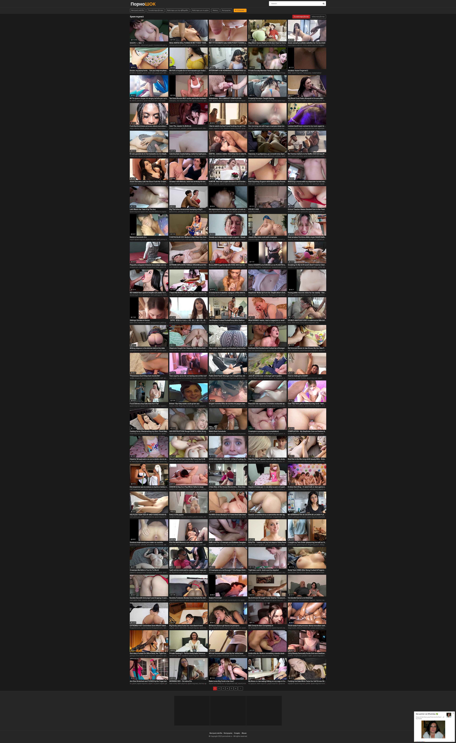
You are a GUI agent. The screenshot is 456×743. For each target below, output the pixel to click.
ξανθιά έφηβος (311, 267)
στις (315, 461)
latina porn (224, 295)
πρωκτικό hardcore (216, 461)
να (170, 295)
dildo (289, 73)
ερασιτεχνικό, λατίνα (263, 406)
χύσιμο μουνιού (175, 45)
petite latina (278, 489)
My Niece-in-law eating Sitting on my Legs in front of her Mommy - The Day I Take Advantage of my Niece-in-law (267, 681)
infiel (167, 239)
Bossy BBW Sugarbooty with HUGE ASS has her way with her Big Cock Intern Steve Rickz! (228, 265)
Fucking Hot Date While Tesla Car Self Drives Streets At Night (307, 681)
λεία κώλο (162, 128)
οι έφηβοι (326, 406)
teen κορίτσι (177, 295)
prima (162, 239)
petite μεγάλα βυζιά (189, 45)
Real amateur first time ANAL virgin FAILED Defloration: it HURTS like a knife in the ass (307, 237)
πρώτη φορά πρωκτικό (203, 406)
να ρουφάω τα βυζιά (199, 323)
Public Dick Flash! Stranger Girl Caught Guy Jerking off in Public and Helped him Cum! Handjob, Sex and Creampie (228, 376)
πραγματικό (266, 267)
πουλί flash (252, 378)
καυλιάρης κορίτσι (295, 45)
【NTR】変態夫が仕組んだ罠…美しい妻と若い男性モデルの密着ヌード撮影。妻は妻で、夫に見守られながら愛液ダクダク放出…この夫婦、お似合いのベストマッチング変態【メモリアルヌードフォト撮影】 (188, 320)
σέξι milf (172, 545)
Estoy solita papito (176, 515)
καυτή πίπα (242, 683)
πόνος (296, 239)
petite (320, 267)
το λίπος (272, 323)
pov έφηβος (282, 545)
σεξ (158, 239)
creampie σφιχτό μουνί (274, 434)
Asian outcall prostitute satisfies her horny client (306, 43)
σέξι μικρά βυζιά (147, 517)
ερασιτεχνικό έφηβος (202, 295)
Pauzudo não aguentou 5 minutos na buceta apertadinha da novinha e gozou (267, 404)
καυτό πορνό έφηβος (256, 545)
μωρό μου (159, 73)
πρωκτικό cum (175, 350)
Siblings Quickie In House (140, 320)
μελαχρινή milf (183, 212)
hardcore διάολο (245, 461)
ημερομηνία (134, 350)
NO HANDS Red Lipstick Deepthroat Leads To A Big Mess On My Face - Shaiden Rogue (149, 293)
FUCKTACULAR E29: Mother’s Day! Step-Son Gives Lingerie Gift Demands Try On (188, 237)
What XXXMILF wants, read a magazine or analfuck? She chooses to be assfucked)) (267, 320)
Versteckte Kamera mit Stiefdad (300, 598)
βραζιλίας (173, 212)
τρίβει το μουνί (135, 378)
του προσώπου (182, 101)
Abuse (244, 733)
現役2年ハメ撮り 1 (137, 43)
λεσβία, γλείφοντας (301, 489)
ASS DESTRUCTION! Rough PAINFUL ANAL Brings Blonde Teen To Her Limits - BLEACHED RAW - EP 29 (188, 431)
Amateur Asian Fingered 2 (298, 71)
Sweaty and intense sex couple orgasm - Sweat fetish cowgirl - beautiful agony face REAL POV (228, 237)
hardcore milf (253, 45)
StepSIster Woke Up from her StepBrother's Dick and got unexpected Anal (267, 293)
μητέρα (185, 572)
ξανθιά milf (173, 489)
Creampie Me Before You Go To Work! (144, 570)
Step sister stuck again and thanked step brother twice (228, 348)
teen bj (191, 73)
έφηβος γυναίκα (163, 156)
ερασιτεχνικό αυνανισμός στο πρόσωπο (320, 572)
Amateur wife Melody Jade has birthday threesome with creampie (188, 182)
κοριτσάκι (252, 461)
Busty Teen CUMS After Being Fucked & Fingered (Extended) (307, 570)
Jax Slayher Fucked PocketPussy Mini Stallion (227, 320)
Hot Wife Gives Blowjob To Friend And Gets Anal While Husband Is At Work (228, 515)
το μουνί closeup (191, 267)
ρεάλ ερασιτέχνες (167, 323)
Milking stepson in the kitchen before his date (147, 348)
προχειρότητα (293, 128)
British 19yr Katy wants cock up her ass (184, 404)
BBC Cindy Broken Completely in (260, 626)
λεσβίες (258, 267)
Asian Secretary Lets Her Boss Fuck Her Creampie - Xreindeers (149, 182)
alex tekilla (168, 545)
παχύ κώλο (292, 628)
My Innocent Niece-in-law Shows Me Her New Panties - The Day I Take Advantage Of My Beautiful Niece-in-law (307, 348)
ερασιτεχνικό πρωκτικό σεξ (241, 101)
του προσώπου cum (177, 239)
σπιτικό (180, 461)
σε (275, 378)
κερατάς (216, 184)
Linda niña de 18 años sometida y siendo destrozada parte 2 (267, 653)
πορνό (290, 517)
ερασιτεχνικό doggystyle (316, 45)
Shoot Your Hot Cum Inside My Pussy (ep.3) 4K (187, 459)
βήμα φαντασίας (242, 350)
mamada (161, 101)
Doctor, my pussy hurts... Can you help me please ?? (149, 71)
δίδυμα (322, 545)
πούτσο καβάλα (254, 239)
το (131, 683)
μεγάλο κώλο (281, 323)
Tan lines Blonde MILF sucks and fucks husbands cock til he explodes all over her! (188, 98)
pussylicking (271, 184)
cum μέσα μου (135, 517)
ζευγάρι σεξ (226, 239)
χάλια (301, 128)
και (210, 350)
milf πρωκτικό (135, 489)
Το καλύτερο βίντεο (155, 10)
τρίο (171, 184)
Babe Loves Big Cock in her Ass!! (221, 681)
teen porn (252, 184)
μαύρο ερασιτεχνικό (318, 628)
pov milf (153, 350)
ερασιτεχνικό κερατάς (228, 184)
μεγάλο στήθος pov (244, 267)
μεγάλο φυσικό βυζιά (165, 350)
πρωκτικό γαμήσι (231, 461)
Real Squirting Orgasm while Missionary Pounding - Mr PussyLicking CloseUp (267, 182)
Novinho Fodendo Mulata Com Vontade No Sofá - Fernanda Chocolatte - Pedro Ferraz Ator (188, 598)
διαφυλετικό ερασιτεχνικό (261, 628)
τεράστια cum (259, 128)
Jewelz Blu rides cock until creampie (262, 237)
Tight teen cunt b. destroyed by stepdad (263, 570)
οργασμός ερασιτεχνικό (165, 656)
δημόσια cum (177, 572)
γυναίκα (241, 184)
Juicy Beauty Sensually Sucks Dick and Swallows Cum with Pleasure (307, 653)
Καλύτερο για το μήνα (200, 10)
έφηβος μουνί (142, 73)
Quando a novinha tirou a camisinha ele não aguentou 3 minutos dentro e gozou (267, 515)
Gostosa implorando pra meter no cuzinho (146, 542)
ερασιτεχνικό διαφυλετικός (281, 73)
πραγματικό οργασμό (277, 295)
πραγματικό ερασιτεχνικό (243, 73)
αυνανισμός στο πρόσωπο (298, 212)
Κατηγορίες (226, 10)
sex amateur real (215, 73)
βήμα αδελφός (269, 156)
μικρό (279, 572)
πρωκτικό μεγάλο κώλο (147, 156)
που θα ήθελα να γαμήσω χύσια (161, 212)
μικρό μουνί (173, 156)
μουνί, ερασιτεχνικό (269, 101)
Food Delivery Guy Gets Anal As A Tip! (144, 404)
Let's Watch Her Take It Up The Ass (143, 209)
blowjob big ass (193, 628)
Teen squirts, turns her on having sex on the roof (188, 376)
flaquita (276, 656)
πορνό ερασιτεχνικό (137, 239)
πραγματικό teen (152, 267)
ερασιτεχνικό (244, 45)
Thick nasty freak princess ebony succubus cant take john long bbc (307, 626)
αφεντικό (212, 656)
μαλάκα (278, 156)
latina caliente (227, 73)
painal (319, 239)
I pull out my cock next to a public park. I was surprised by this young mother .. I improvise (188, 570)
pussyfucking (189, 461)
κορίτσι (217, 128)
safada (143, 545)
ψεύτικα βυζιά (264, 45)
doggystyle (199, 73)
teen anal (225, 45)
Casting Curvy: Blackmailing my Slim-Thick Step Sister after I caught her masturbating (149, 431)
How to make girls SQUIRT (298, 376)
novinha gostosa (254, 517)
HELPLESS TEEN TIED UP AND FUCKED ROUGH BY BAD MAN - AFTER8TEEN (149, 515)
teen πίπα (133, 323)
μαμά (198, 489)
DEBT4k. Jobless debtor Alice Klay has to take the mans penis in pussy (228, 154)
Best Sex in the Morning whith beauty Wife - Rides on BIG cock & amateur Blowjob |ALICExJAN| (307, 459)
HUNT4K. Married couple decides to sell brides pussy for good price (228, 182)
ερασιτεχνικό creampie (201, 184)
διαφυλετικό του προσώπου (259, 73)
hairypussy (307, 73)
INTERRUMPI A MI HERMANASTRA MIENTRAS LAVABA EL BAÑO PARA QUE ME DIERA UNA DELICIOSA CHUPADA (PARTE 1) (228, 71)
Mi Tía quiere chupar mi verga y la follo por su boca (149, 98)
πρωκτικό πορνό (215, 45)
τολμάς (290, 489)
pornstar (300, 156)
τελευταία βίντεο (318, 17)
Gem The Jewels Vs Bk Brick (180, 126)
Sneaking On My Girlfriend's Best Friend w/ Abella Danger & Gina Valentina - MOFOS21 (307, 265)
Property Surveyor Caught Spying (261, 98)
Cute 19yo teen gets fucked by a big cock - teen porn (307, 404)
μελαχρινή (234, 45)
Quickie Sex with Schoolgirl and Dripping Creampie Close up (149, 598)
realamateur (316, 73)
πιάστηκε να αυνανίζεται (139, 434)
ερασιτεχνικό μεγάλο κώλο (314, 156)
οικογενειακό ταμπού (307, 600)
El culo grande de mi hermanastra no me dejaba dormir (149, 154)
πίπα (305, 45)
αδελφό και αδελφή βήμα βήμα (223, 350)
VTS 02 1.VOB (253, 209)
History (215, 10)
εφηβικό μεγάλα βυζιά (221, 489)
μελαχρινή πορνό (316, 489)
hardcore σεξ (185, 323)
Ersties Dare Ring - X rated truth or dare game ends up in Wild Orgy (307, 487)
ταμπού (319, 600)
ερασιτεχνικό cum (151, 101)
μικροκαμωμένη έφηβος (308, 350)
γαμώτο (192, 489)
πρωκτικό (134, 156)
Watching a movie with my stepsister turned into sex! (307, 182)
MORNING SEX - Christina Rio (180, 681)
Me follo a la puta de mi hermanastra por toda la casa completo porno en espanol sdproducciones (188, 71)
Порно (137, 4)
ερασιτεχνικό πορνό (167, 267)
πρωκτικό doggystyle (177, 434)
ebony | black (139, 128)
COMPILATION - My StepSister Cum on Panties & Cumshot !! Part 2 (307, 431)
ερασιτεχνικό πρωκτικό (139, 212)
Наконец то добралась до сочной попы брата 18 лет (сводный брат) (267, 154)
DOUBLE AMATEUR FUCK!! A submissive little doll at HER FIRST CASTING (307, 320)
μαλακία (140, 101)
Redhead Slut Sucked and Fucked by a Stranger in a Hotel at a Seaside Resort (267, 348)
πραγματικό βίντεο (279, 267)
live (222, 128)
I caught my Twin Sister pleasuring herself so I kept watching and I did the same (307, 542)
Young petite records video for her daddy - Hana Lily (307, 293)
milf (190, 101)
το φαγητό (252, 683)
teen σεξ (151, 73)
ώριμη (265, 323)
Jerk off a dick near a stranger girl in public (265, 376)
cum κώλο (252, 101)
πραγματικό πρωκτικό (307, 239)
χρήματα (235, 156)
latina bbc (183, 628)
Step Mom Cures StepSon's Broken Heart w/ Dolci (267, 43)
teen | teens (292, 406)
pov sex (242, 156)
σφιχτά (196, 156)
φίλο (177, 628)
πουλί (282, 184)
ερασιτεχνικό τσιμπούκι (236, 434)
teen (210, 184)
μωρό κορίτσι (205, 156)
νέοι (317, 323)
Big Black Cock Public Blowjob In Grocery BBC (305, 98)
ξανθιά (303, 378)
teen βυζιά (234, 323)
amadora (150, 545)
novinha (212, 295)
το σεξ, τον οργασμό (311, 184)
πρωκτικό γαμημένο (220, 212)
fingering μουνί (313, 545)
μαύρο (147, 128)
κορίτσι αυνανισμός (265, 378)
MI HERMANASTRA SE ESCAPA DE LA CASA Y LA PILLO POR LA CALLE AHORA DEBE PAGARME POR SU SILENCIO (307, 515)
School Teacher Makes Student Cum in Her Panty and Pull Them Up (307, 209)
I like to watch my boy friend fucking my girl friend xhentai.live (228, 126)
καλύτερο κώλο (294, 461)
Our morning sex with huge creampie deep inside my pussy (267, 126)
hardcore (141, 323)
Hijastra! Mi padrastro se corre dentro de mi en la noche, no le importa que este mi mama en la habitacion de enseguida (149, 459)
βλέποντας (292, 545)
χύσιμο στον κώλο (137, 656)
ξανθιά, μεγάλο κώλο (195, 517)
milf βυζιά (275, 45)
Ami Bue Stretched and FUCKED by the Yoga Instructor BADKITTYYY (149, 681)
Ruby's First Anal (215, 598)
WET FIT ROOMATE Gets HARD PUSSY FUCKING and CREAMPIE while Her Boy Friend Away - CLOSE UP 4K (228, 43)
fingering (182, 406)
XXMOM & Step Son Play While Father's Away (186, 487)
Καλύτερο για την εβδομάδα (177, 10)
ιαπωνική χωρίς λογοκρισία (152, 45)
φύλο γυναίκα (174, 323)
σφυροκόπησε (267, 656)
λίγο (289, 323)
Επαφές (237, 733)
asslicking (285, 156)
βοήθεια (133, 73)
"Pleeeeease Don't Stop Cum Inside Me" (145, 376)
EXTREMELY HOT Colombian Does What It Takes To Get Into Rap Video (149, 626)
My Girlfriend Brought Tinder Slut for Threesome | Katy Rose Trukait (267, 598)
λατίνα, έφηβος (268, 489)
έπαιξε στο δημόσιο (228, 378)
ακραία (285, 572)
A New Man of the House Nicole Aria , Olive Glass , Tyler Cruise (228, 487)
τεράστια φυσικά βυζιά (203, 461)
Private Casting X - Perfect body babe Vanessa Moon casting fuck (188, 653)
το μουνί (268, 128)
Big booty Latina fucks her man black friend (186, 626)
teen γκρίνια (182, 683)
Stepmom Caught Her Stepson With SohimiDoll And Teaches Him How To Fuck (188, 348)
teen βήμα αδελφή (139, 461)
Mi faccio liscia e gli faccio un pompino (224, 626)
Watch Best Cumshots (217, 431)
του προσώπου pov (259, 350)
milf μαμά (203, 239)
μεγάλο (183, 128)
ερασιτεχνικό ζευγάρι (221, 101)
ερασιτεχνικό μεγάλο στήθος (201, 212)
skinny (156, 461)
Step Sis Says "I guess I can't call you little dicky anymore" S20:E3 (267, 459)
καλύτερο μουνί (307, 461)
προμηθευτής (135, 45)
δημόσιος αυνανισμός (284, 378)
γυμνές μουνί (147, 600)
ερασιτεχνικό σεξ (195, 572)
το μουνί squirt (158, 683)
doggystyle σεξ (214, 267)
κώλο (250, 156)
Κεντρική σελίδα (137, 10)
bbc (204, 128)
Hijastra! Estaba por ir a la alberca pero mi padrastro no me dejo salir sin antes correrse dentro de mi (267, 487)
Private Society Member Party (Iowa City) (264, 71)
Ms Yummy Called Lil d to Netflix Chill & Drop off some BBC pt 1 (307, 154)
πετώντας (190, 406)
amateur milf (158, 378)
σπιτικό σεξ (220, 156)
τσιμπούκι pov (266, 239)
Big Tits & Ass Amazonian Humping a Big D (185, 209)
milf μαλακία (181, 545)
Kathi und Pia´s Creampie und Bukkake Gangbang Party (228, 542)
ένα (249, 350)
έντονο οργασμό (215, 239)
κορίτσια (291, 378)
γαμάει (171, 628)
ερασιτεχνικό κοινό (314, 101)
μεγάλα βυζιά (206, 489)
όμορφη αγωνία (238, 239)
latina (134, 101)
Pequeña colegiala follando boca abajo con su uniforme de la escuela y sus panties (149, 265)
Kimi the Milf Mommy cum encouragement (185, 542)
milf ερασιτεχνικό (192, 239)
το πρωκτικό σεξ (215, 406)
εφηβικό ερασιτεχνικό (232, 128)
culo (210, 212)
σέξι (210, 101)
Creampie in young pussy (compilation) (263, 431)
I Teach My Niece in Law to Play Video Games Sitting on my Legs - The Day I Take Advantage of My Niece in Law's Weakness (188, 293)
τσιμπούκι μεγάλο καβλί (297, 101)
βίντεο (290, 295)
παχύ (132, 128)
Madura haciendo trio (138, 237)
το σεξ (250, 128)
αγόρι (211, 128)
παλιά (324, 600)
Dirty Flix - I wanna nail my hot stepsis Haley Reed (267, 542)
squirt (320, 378)
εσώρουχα (134, 267)
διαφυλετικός (174, 128)
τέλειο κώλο (258, 156)
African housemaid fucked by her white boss (226, 653)
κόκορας (172, 101)
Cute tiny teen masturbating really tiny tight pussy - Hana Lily (188, 154)
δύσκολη (141, 184)
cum (186, 73)
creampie (133, 184)
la (170, 73)
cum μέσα (133, 600)
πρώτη (290, 239)
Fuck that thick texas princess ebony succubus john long (149, 126)
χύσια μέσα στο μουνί (280, 128)
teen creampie (314, 434)
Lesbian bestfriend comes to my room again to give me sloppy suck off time (307, 126)
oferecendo (158, 545)
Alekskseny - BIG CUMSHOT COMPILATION (225, 98)
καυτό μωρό (260, 434)
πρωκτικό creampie (184, 378)
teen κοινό (216, 378)
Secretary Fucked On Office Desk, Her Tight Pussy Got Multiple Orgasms (149, 653)
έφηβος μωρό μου (186, 156)
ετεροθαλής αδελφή (295, 184)
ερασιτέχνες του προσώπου (277, 350)
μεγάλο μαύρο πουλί (194, 128)
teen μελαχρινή (156, 295)
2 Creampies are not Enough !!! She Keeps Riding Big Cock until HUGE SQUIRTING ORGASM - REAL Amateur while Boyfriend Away (228, 570)
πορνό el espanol (177, 73)
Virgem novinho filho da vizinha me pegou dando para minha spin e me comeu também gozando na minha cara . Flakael (228, 404)
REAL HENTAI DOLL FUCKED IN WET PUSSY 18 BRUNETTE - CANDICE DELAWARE (188, 43)
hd (278, 184)
